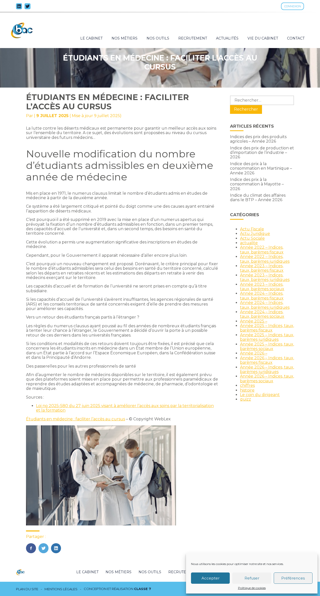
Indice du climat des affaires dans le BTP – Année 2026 (258, 197)
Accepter (211, 578)
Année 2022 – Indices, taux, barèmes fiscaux (262, 249)
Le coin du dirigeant (260, 394)
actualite (249, 242)
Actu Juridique (255, 233)
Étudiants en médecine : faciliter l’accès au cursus (75, 419)
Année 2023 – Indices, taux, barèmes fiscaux (262, 268)
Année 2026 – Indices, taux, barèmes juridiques (267, 369)
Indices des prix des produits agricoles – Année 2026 (258, 139)
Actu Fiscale (252, 229)
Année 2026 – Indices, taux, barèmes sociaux (267, 378)
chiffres (247, 385)
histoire (247, 390)
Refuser (251, 578)
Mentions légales (61, 589)
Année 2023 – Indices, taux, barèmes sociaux (262, 286)
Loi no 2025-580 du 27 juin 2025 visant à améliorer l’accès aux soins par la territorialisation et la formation (125, 408)
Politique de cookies (252, 588)
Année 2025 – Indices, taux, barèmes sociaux (267, 346)
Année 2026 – (253, 353)
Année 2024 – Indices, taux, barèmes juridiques (265, 305)
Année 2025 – (253, 321)
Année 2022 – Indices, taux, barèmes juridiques (265, 258)
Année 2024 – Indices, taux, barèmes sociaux (262, 314)
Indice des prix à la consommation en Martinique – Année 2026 (261, 168)
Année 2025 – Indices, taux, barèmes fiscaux (267, 328)
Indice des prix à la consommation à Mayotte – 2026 (257, 184)
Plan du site (27, 589)
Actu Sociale (252, 238)
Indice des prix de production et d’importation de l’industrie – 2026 (262, 153)
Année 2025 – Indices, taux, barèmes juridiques (267, 337)
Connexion (292, 6)
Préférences (293, 578)
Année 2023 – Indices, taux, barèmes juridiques (265, 277)
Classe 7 (142, 589)
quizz (245, 399)
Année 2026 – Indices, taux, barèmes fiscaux (267, 360)
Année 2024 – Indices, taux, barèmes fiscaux (262, 295)
